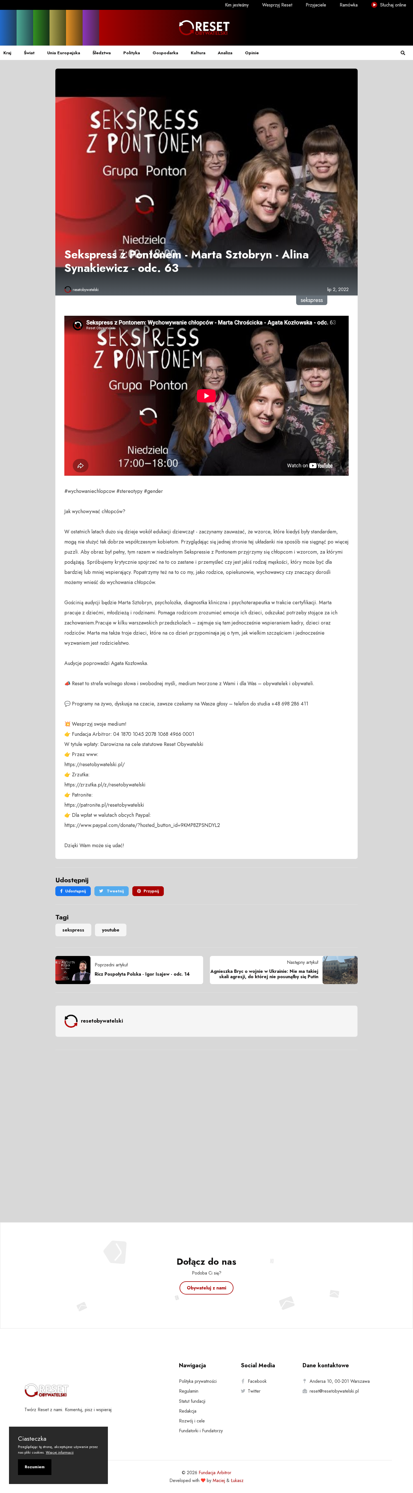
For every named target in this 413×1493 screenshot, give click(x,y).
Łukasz (237, 1480)
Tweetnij (115, 891)
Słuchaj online (392, 5)
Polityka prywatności (198, 1381)
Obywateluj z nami (206, 1288)
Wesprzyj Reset (277, 5)
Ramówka (349, 5)
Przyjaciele (316, 5)
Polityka (131, 53)
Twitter (254, 1391)
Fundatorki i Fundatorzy (201, 1430)
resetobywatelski (86, 289)
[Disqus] (206, 1128)
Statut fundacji (192, 1401)
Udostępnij (75, 891)
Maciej (219, 1480)
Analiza (225, 53)
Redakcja (187, 1411)
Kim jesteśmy (237, 5)
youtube (110, 930)
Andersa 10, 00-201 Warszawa (340, 1381)
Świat (29, 53)
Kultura (198, 53)
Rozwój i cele (192, 1421)
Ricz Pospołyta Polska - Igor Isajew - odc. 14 (142, 974)
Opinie (252, 53)
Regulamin (188, 1391)
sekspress (73, 930)
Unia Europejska (63, 53)
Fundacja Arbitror (215, 1472)
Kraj (7, 53)
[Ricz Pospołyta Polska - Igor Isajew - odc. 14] (75, 970)
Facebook (257, 1381)
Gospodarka (165, 53)
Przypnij (151, 891)
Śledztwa (101, 53)
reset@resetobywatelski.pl (334, 1391)
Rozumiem (35, 1467)
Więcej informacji (60, 1452)
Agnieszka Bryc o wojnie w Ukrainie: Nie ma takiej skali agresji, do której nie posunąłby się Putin (264, 974)
